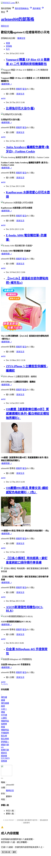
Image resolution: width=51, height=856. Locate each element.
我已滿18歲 (6, 852)
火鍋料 (4, 718)
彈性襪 (4, 697)
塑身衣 (4, 753)
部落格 (9, 46)
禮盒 (3, 712)
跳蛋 (3, 727)
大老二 (4, 709)
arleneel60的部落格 (17, 19)
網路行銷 (5, 745)
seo (2, 747)
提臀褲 (4, 761)
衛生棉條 (5, 739)
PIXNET (11, 820)
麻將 (3, 706)
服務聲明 (26, 823)
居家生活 (20, 94)
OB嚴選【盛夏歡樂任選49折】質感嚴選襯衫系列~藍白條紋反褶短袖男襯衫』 (27, 413)
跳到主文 (5, 26)
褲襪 (3, 700)
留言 (24, 89)
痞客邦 (19, 89)
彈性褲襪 (5, 703)
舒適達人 (5, 742)
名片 (8, 49)
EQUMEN (5, 758)
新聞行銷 (5, 750)
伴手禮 (4, 715)
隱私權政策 (44, 820)
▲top (3, 98)
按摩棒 (4, 724)
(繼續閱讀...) (6, 84)
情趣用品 (5, 721)
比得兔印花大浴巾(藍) (20, 108)
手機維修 (5, 733)
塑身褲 (4, 756)
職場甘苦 (21, 38)
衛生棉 (4, 736)
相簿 (8, 43)
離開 (14, 852)
